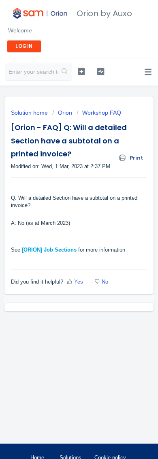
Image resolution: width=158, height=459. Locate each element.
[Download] (64, 224)
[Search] (65, 72)
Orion (65, 112)
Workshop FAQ (101, 112)
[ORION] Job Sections (49, 250)
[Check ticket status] (100, 71)
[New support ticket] (81, 71)
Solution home (30, 112)
